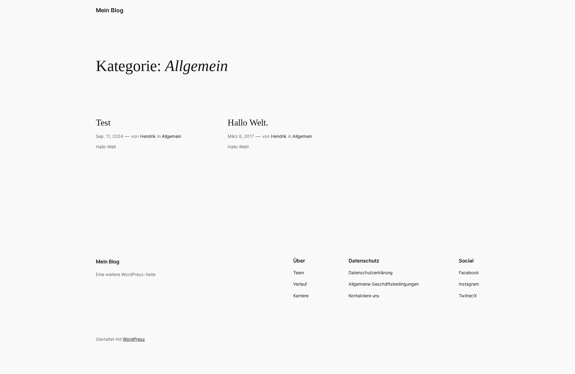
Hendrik (148, 136)
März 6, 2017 (241, 136)
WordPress (134, 339)
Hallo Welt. (248, 122)
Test (103, 122)
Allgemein (171, 136)
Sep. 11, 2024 (109, 136)
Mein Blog (109, 10)
